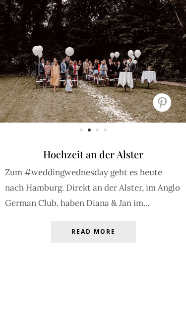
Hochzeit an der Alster (93, 154)
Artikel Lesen (93, 239)
